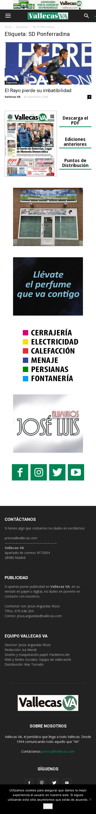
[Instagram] (41, 783)
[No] (90, 799)
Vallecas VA (13, 96)
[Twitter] (54, 783)
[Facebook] (29, 783)
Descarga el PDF (75, 120)
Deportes (11, 82)
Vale (48, 806)
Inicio (8, 27)
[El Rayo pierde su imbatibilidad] (48, 63)
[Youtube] (67, 783)
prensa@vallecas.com (21, 538)
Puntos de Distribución (75, 162)
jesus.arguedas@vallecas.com (39, 616)
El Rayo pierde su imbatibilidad (38, 90)
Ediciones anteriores (75, 141)
